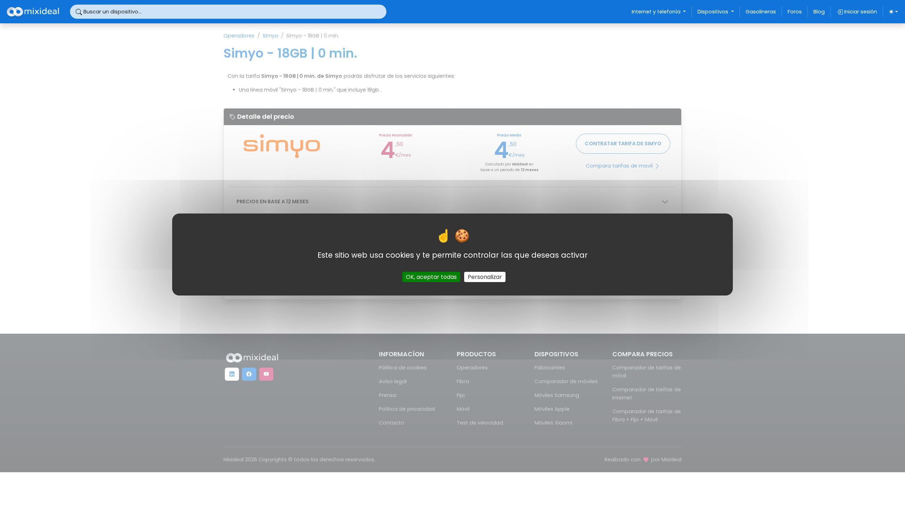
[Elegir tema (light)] (893, 11)
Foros (795, 11)
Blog (819, 11)
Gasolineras (761, 11)
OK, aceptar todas (431, 277)
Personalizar (485, 277)
